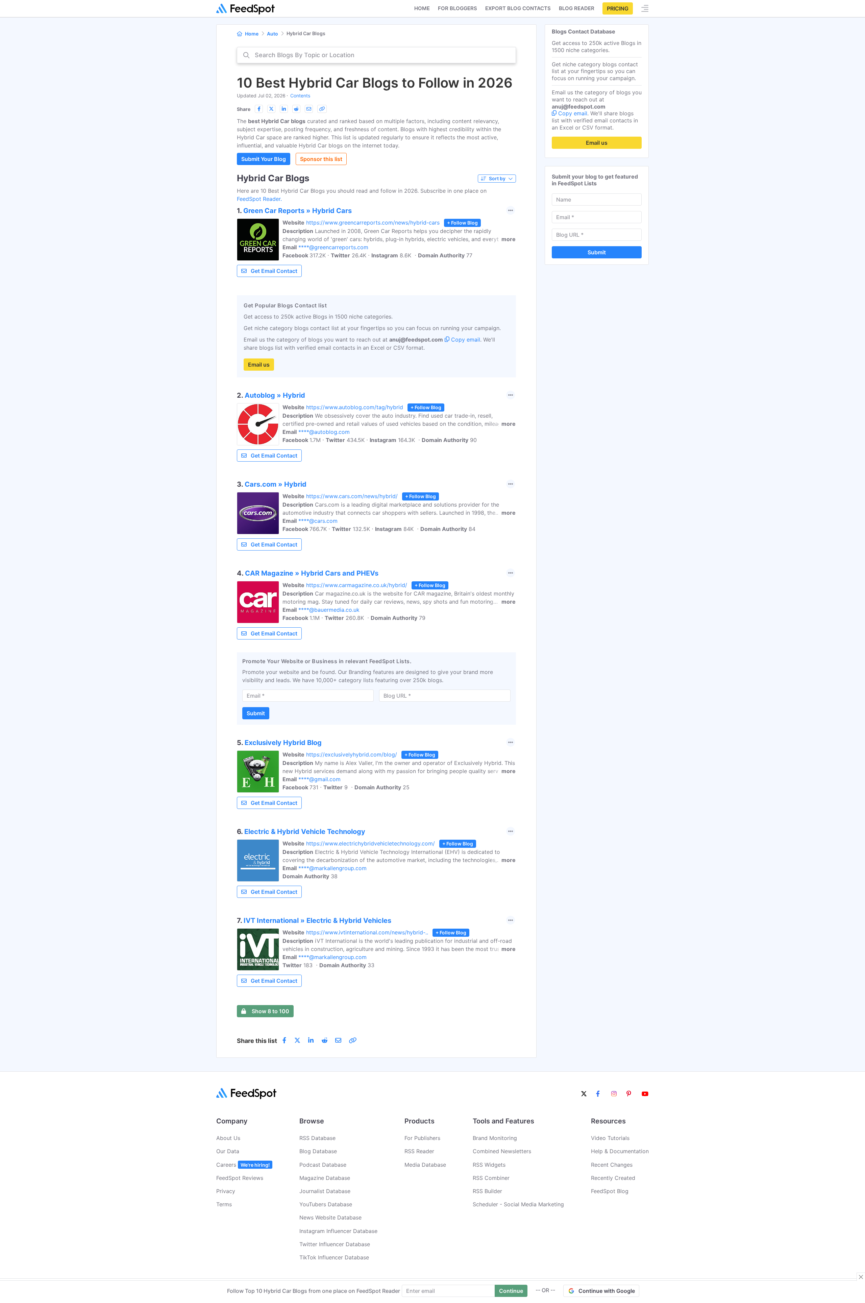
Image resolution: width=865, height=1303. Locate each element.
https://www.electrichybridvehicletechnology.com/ (370, 843)
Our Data (227, 1151)
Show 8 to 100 (270, 1011)
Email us (259, 364)
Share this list (257, 1040)
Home (422, 8)
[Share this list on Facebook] (259, 109)
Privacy (225, 1191)
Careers (243, 1164)
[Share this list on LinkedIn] (284, 109)
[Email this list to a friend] (309, 109)
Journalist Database (324, 1191)
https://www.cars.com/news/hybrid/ (352, 496)
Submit (256, 713)
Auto (272, 34)
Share (243, 109)
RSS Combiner (491, 1177)
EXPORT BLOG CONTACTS (518, 8)
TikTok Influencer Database (334, 1257)
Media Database (425, 1164)
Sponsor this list (321, 159)
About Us (228, 1138)
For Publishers (422, 1138)
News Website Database (330, 1217)
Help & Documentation (620, 1151)
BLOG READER (576, 8)
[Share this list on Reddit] (296, 109)
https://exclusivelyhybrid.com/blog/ (351, 754)
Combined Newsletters (502, 1151)
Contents (300, 95)
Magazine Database (324, 1177)
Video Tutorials (610, 1138)
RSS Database (317, 1138)
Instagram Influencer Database (338, 1231)
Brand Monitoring (495, 1138)
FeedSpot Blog (609, 1191)
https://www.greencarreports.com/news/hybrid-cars (373, 222)
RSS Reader (419, 1151)
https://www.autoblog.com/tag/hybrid (354, 407)
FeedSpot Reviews (239, 1177)
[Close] (861, 1277)
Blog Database (318, 1151)
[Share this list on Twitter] (271, 109)
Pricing (617, 8)
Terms (224, 1204)
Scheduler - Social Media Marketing (518, 1204)
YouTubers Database (325, 1204)
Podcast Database (322, 1164)
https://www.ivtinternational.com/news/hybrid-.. (367, 932)
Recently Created (613, 1177)
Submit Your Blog (263, 159)
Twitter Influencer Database (334, 1244)
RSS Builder (487, 1191)
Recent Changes (612, 1164)
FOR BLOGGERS (457, 8)
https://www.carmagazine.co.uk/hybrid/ (356, 585)
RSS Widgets (489, 1164)
